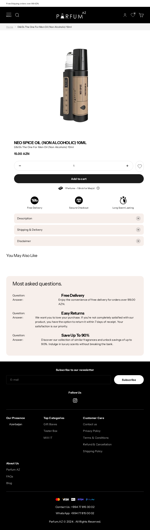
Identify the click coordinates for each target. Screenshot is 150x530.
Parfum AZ (13, 469)
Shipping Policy (92, 451)
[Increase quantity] (127, 165)
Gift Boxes (50, 424)
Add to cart (79, 179)
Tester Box (50, 431)
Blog (9, 483)
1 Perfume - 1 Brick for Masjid (79, 189)
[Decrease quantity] (20, 165)
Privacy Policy (91, 431)
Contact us (90, 424)
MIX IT (48, 437)
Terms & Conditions (96, 437)
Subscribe (129, 380)
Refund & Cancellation (97, 444)
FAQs (9, 476)
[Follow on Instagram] (75, 400)
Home (9, 26)
